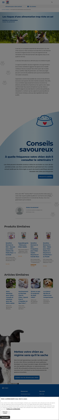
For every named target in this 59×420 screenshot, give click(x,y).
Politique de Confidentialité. (13, 409)
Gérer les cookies (5, 412)
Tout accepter (5, 417)
